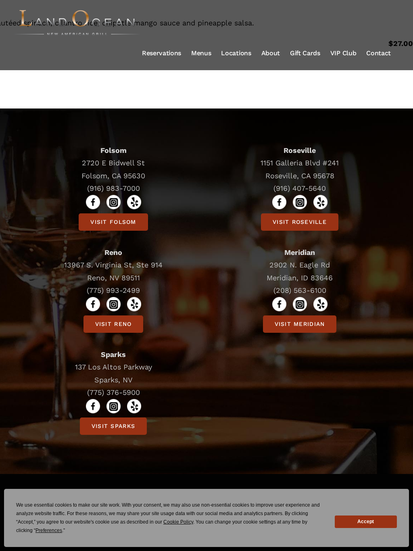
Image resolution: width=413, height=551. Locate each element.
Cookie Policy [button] (178, 522)
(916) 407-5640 (299, 188)
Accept (365, 521)
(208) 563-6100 (299, 290)
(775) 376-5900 (113, 392)
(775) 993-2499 (113, 290)
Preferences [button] (48, 530)
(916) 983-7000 (113, 188)
